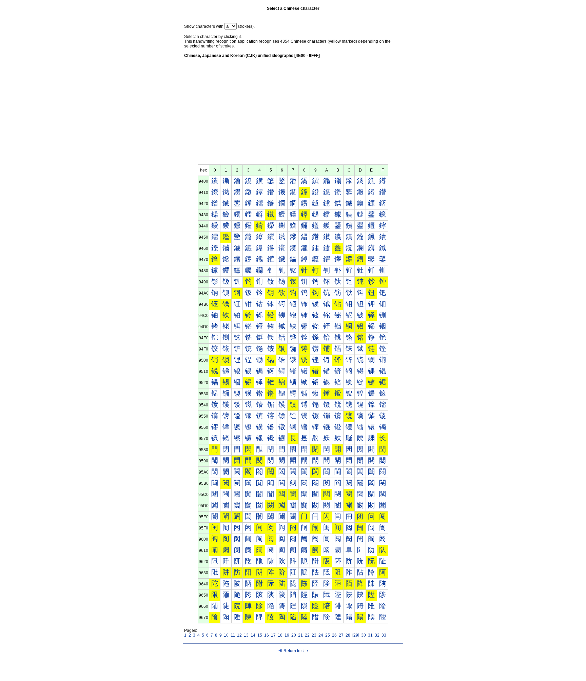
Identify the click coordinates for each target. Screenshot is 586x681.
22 (307, 635)
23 (314, 635)
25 (327, 635)
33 (384, 635)
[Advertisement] (293, 113)
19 (287, 635)
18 (280, 635)
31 (370, 635)
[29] (355, 635)
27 (341, 635)
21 (300, 635)
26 (334, 635)
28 (348, 635)
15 (259, 635)
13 (246, 635)
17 (273, 635)
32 (377, 635)
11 (233, 635)
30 (363, 635)
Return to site (296, 650)
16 (266, 635)
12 (239, 635)
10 (226, 635)
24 (320, 635)
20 (293, 635)
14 (253, 635)
